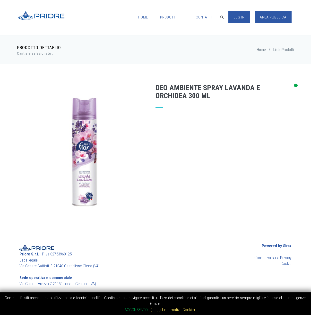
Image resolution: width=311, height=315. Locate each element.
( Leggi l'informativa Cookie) (173, 309)
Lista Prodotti (283, 49)
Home (261, 49)
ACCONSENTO (137, 309)
